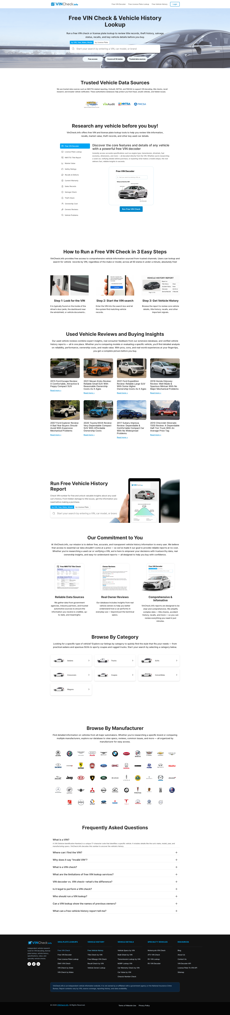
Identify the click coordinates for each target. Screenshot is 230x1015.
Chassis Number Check (127, 976)
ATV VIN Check (154, 955)
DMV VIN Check (64, 963)
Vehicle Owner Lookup (96, 968)
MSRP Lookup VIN (125, 963)
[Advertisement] (115, 235)
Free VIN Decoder (119, 4)
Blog (179, 950)
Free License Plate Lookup (138, 4)
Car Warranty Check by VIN (128, 968)
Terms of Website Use (127, 1005)
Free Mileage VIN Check (97, 959)
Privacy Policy (144, 1005)
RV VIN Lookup (154, 959)
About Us (181, 955)
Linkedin (38, 964)
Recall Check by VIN (96, 963)
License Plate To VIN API (187, 968)
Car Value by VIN (124, 972)
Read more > (55, 390)
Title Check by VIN (95, 955)
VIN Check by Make (65, 972)
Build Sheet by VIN (125, 955)
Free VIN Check (64, 950)
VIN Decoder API (184, 963)
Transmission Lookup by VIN (129, 959)
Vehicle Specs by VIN (126, 950)
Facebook (29, 964)
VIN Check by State (65, 968)
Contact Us (182, 959)
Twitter (34, 964)
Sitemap (181, 972)
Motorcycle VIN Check (156, 950)
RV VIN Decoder (154, 963)
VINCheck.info (62, 1005)
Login (175, 4)
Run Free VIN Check (131, 209)
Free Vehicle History (159, 4)
